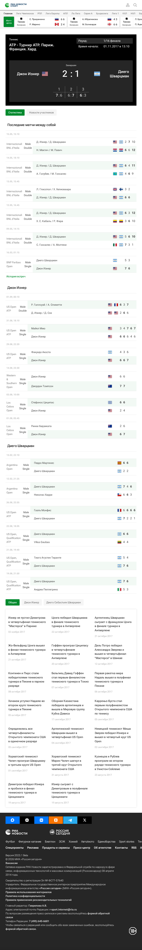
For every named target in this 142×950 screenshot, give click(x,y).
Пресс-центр (81, 847)
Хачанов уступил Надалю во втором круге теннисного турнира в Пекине (26, 705)
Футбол (10, 841)
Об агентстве (102, 847)
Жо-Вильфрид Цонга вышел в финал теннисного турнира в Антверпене (26, 649)
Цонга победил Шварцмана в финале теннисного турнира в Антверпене (69, 622)
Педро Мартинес (44, 462)
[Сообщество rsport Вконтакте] (41, 820)
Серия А (88, 13)
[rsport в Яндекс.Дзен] (27, 820)
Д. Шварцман (58, 141)
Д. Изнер (41, 141)
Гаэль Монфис (42, 510)
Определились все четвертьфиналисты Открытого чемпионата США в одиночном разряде (27, 735)
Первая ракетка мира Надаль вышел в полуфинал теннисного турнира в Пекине (113, 679)
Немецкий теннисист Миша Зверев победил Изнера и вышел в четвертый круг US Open (113, 735)
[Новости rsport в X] (85, 820)
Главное (8, 13)
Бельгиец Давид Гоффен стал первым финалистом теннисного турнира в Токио (70, 677)
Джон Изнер (28, 74)
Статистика (15, 112)
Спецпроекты (14, 847)
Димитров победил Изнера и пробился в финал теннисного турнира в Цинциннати (26, 790)
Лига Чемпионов (25, 13)
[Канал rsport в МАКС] (13, 820)
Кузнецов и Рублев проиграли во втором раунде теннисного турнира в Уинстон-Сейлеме (113, 763)
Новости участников (41, 112)
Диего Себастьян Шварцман (63, 602)
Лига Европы (53, 13)
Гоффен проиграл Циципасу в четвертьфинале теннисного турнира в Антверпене (70, 652)
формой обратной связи (21, 928)
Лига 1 (115, 13)
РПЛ (40, 13)
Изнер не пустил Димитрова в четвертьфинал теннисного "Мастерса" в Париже (27, 622)
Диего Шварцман (119, 73)
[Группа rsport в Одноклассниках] (56, 820)
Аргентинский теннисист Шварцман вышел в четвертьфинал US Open (68, 733)
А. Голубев (42, 173)
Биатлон (50, 841)
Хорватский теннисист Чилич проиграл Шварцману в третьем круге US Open (26, 760)
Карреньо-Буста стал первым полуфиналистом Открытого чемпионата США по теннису (113, 707)
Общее (12, 602)
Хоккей (73, 841)
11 (133, 165)
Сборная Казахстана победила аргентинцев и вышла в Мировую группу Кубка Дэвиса (68, 707)
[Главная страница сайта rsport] (24, 5)
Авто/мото (87, 841)
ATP (12, 45)
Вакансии (12, 863)
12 (133, 150)
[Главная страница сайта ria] (6, 5)
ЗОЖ (62, 841)
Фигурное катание (29, 841)
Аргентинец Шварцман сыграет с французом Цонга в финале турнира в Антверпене (113, 624)
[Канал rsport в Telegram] (70, 820)
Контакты (121, 847)
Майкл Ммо (38, 328)
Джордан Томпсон (42, 386)
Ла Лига (76, 13)
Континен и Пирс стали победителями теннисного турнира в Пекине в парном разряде (26, 679)
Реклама (32, 847)
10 (133, 142)
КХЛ (125, 13)
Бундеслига (102, 13)
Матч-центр (9, 21)
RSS (133, 847)
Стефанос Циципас (42, 402)
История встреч (16, 276)
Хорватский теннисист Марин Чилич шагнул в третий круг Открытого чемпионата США (67, 763)
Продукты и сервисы (56, 847)
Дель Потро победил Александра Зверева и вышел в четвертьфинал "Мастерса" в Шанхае (110, 652)
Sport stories (126, 841)
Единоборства (106, 841)
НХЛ (133, 13)
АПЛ (65, 13)
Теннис (13, 39)
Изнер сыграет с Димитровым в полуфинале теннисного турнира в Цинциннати (70, 790)
